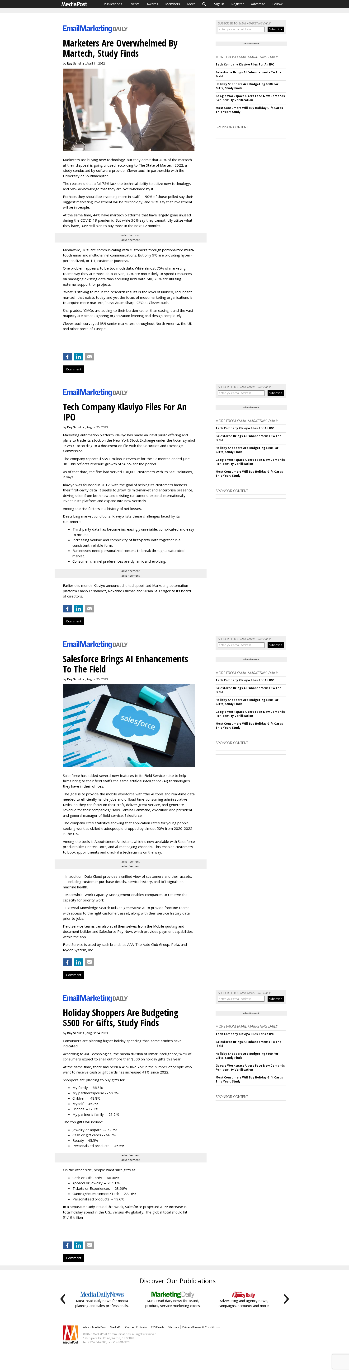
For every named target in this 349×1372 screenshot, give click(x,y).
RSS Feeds (157, 1327)
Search (204, 4)
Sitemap (173, 1327)
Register (237, 4)
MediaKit (116, 1327)
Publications (113, 4)
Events (134, 4)
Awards (152, 4)
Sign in (219, 4)
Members (172, 4)
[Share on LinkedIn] (78, 356)
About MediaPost (94, 1327)
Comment (73, 369)
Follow (277, 4)
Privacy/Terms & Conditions (201, 1327)
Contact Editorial (136, 1327)
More (191, 4)
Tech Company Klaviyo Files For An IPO (245, 64)
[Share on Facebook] (67, 356)
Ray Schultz (75, 63)
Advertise (258, 4)
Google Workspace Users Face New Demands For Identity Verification (250, 98)
